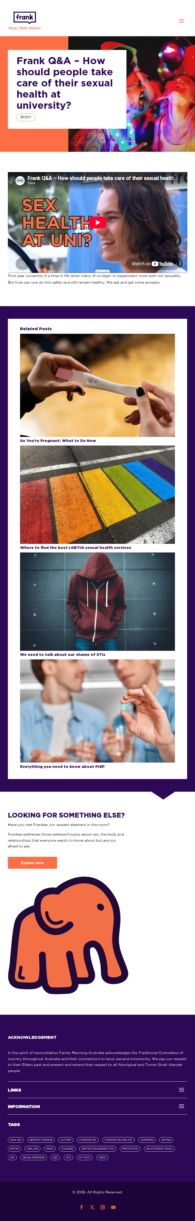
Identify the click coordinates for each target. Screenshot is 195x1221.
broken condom (41, 1139)
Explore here (32, 863)
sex (12, 1157)
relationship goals (159, 1148)
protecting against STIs (98, 1148)
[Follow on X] (92, 1207)
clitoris (65, 1139)
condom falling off (118, 1139)
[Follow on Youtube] (113, 1207)
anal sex (16, 1139)
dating (166, 1139)
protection (130, 1148)
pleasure (67, 1148)
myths (14, 1148)
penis (49, 1148)
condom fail (87, 1139)
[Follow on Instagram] (103, 1207)
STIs (68, 1157)
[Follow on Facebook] (81, 1207)
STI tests (84, 1157)
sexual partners (34, 1157)
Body (26, 117)
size (55, 1157)
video (102, 1157)
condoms (146, 1139)
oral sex (32, 1148)
